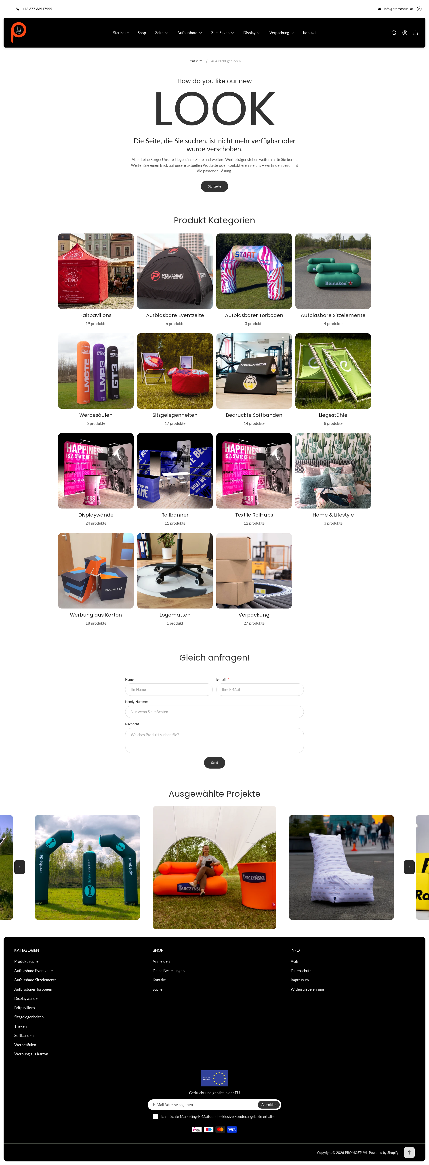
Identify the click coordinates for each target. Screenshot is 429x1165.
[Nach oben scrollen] (409, 1152)
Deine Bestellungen (169, 970)
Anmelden (161, 961)
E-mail (221, 679)
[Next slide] (409, 867)
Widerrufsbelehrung (307, 989)
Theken (20, 1026)
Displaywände (26, 998)
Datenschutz (301, 970)
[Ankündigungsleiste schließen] (419, 9)
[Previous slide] (19, 867)
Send (214, 763)
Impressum (300, 979)
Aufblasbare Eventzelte (33, 970)
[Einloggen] (405, 33)
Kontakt (159, 979)
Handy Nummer (136, 702)
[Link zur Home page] (214, 1078)
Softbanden (24, 1035)
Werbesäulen (25, 1044)
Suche (157, 989)
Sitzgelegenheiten (29, 1017)
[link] (341, 867)
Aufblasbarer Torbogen (33, 989)
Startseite (195, 61)
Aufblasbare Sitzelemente (35, 979)
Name (129, 679)
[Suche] (394, 33)
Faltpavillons (24, 1007)
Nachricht (132, 724)
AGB (295, 961)
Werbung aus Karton (31, 1054)
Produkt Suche (26, 961)
